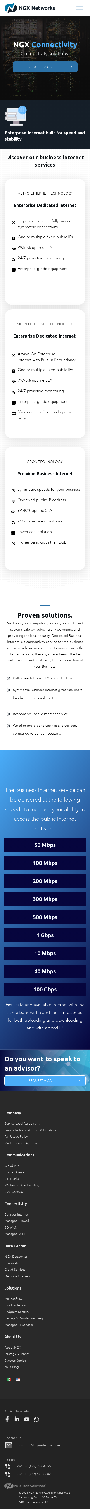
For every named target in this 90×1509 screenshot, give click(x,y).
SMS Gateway (14, 1192)
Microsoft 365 (14, 1299)
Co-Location (13, 1263)
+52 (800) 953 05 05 (37, 1466)
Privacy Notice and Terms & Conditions (31, 1130)
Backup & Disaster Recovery (24, 1318)
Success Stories (15, 1360)
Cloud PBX (12, 1166)
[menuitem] (9, 1380)
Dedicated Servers (17, 1276)
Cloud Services (15, 1269)
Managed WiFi (15, 1234)
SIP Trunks (12, 1179)
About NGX (13, 1347)
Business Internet (16, 1214)
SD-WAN (11, 1227)
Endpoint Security (17, 1312)
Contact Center (15, 1172)
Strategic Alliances (17, 1354)
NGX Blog (12, 1367)
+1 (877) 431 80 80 (37, 1474)
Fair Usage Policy (16, 1136)
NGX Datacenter (16, 1256)
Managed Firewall (17, 1221)
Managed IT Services (19, 1325)
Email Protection (16, 1305)
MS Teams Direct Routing (22, 1185)
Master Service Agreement (23, 1143)
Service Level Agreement (22, 1123)
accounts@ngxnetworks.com (39, 1445)
